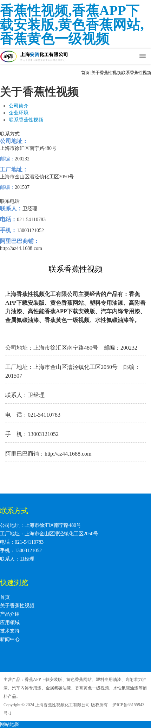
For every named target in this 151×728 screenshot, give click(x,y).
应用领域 (10, 622)
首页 (85, 72)
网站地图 (10, 724)
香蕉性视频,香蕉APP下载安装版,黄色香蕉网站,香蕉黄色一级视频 (72, 24)
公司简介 (18, 105)
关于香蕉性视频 (106, 72)
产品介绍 (10, 614)
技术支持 (10, 631)
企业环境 (18, 112)
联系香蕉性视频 (26, 120)
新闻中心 (10, 639)
